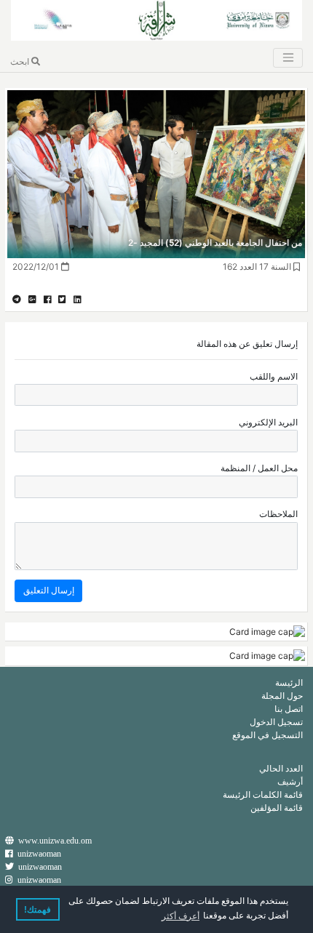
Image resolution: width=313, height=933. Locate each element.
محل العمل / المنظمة (259, 468)
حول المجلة (282, 695)
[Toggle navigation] (287, 58)
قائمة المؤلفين (276, 807)
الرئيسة (289, 682)
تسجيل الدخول (276, 721)
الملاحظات (278, 513)
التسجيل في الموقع (267, 734)
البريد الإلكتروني (268, 422)
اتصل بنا (288, 708)
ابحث (20, 61)
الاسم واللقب (274, 376)
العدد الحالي (281, 768)
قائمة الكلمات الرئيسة (263, 794)
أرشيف (290, 781)
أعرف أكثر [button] (180, 916)
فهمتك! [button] (37, 910)
